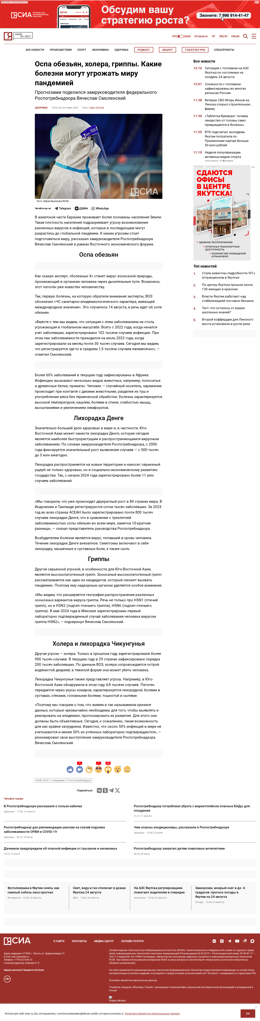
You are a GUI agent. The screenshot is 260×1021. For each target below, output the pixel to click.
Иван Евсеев (97, 107)
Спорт (81, 49)
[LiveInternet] (133, 999)
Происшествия (61, 49)
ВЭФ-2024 (42, 780)
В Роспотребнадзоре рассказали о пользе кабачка (43, 806)
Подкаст (143, 49)
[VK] (214, 941)
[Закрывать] (256, 1007)
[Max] (252, 941)
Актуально (140, 897)
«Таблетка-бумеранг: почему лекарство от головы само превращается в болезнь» (226, 120)
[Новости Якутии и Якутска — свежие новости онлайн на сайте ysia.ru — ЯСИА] (18, 36)
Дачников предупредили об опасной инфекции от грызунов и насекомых (60, 848)
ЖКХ (75, 897)
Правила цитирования (122, 963)
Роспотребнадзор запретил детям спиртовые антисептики (179, 848)
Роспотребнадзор (80, 780)
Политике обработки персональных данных (152, 1013)
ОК (248, 1013)
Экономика (100, 49)
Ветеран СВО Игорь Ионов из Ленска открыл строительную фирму (227, 104)
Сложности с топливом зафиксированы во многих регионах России (225, 88)
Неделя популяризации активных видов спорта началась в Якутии (223, 156)
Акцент (167, 49)
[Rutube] (245, 941)
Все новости (35, 49)
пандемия (58, 780)
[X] (117, 790)
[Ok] (222, 941)
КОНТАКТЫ (79, 941)
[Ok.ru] (105, 790)
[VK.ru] (99, 790)
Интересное (14, 897)
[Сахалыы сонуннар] (181, 36)
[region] (130, 1012)
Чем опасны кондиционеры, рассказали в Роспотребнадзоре (181, 827)
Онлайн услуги (132, 941)
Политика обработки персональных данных (133, 980)
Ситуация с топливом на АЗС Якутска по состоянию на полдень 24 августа (227, 72)
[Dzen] (81, 208)
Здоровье (121, 49)
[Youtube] (237, 941)
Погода (199, 902)
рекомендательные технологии (152, 970)
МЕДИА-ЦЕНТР (104, 941)
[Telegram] (111, 790)
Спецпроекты (224, 49)
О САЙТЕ (59, 941)
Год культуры (195, 49)
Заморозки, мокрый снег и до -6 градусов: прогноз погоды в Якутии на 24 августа (220, 892)
